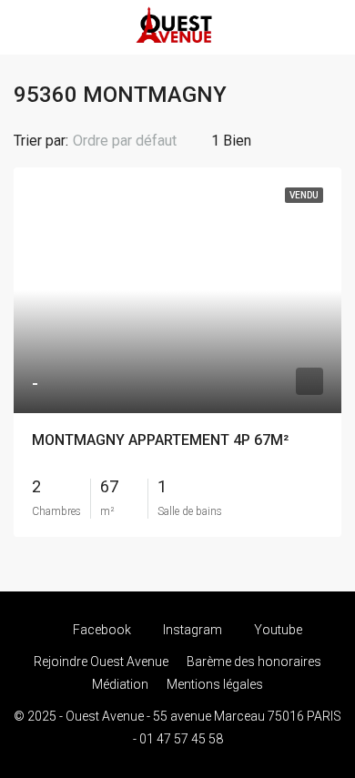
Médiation (120, 684)
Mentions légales (215, 684)
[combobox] (139, 141)
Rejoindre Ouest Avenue (101, 661)
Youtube (276, 629)
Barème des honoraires (254, 661)
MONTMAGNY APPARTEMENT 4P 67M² (160, 440)
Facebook (100, 629)
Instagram (191, 629)
